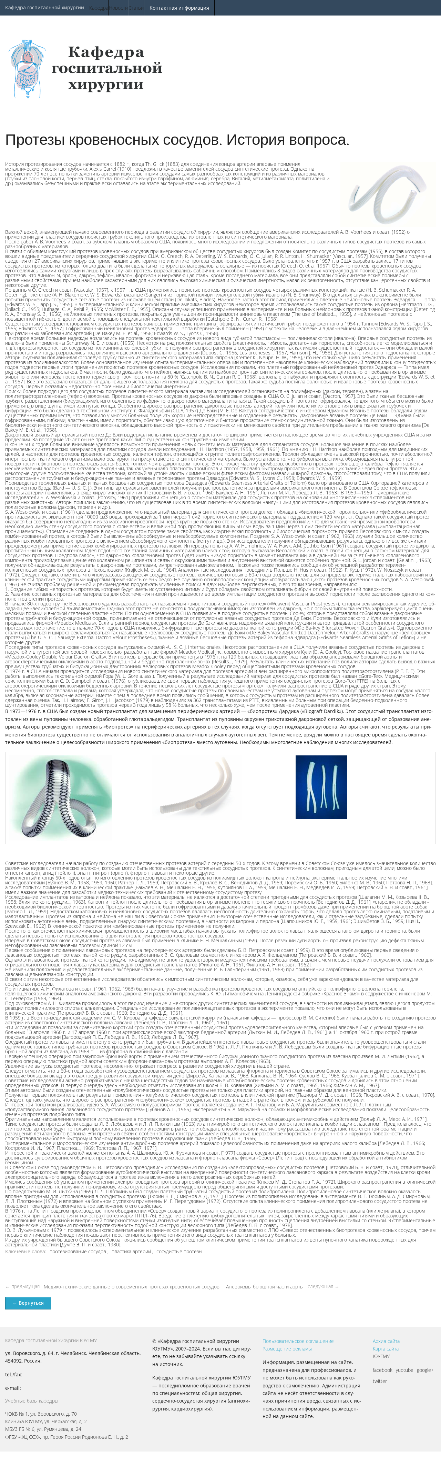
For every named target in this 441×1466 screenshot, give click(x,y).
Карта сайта (386, 1348)
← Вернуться (28, 1302)
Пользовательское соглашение (298, 1341)
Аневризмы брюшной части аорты (265, 1286)
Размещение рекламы (287, 1348)
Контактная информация (179, 7)
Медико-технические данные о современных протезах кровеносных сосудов (131, 1286)
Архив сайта (386, 1341)
